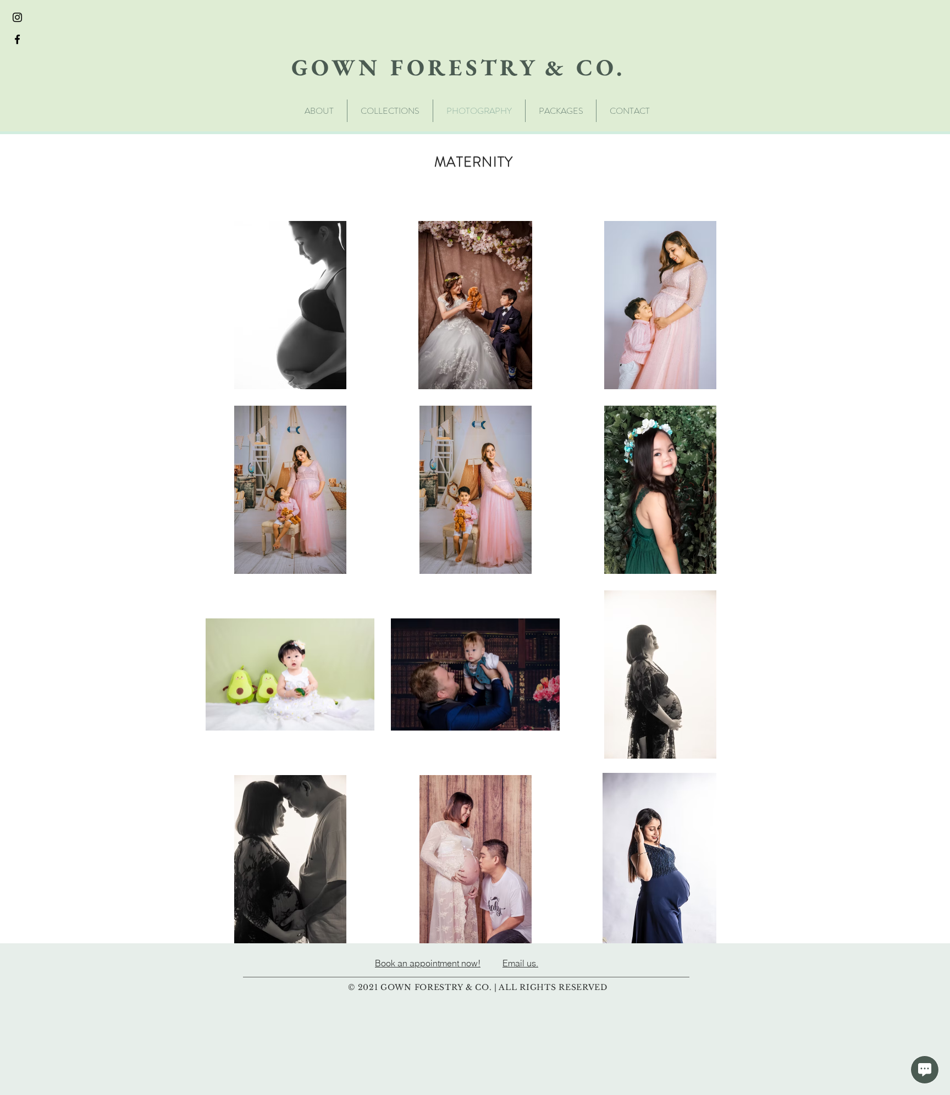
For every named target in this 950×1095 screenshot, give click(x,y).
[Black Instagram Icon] (17, 17)
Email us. (520, 963)
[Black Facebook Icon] (17, 39)
